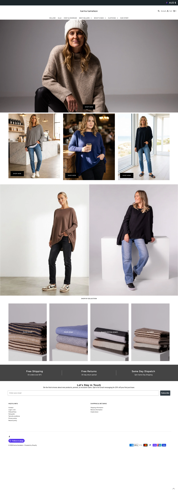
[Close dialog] (110, 232)
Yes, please (89, 259)
